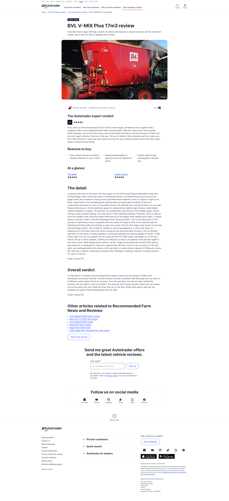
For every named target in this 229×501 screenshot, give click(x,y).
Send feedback (150, 442)
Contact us (46, 441)
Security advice (48, 437)
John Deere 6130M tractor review (84, 316)
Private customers (97, 439)
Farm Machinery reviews (77, 12)
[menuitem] (72, 7)
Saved (177, 8)
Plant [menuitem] (86, 1)
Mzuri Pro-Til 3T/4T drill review (83, 319)
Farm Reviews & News (57, 12)
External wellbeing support (52, 464)
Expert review (73, 20)
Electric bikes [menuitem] (93, 1)
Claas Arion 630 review (80, 327)
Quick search (94, 446)
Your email (95, 361)
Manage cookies (47, 469)
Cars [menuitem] (43, 1)
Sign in (185, 8)
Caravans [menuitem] (69, 1)
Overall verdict (121, 174)
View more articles (78, 337)
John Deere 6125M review (81, 322)
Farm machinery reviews (132, 7)
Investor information (49, 451)
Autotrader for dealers (100, 453)
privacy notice (112, 376)
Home (44, 12)
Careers (45, 447)
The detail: (72, 174)
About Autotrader (48, 444)
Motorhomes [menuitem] (60, 1)
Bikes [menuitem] (52, 1)
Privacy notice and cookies (52, 454)
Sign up (132, 366)
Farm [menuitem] (81, 1)
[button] (114, 70)
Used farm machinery (72, 7)
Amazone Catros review (80, 325)
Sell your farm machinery (111, 7)
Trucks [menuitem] (75, 1)
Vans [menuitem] (47, 1)
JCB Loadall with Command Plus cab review (89, 330)
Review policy (47, 461)
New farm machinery (91, 7)
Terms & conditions (49, 457)
